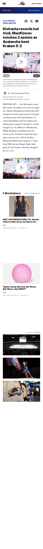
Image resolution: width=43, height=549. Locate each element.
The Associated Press (20, 93)
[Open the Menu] (4, 4)
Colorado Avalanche (9, 22)
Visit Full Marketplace (32, 193)
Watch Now (36, 3)
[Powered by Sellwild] (36, 332)
